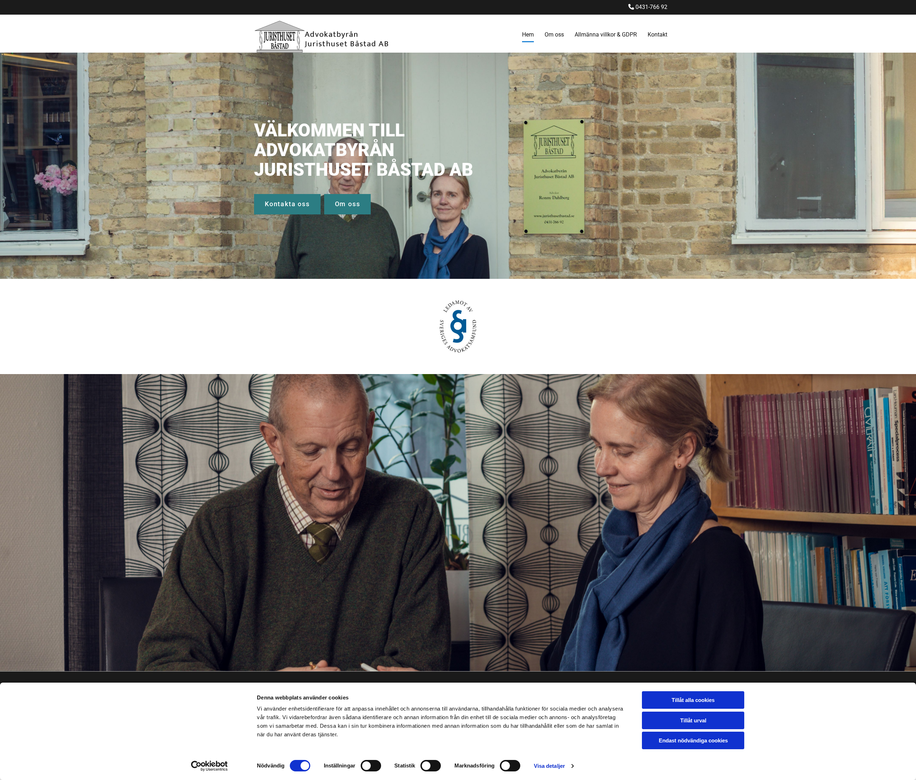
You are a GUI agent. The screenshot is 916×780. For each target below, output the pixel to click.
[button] (287, 204)
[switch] (371, 765)
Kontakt (657, 34)
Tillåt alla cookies (693, 700)
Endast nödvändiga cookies (693, 740)
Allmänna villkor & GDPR (606, 34)
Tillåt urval (693, 720)
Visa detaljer (549, 766)
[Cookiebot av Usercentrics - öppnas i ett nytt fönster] (209, 766)
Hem (528, 34)
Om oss (554, 34)
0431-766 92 (651, 7)
